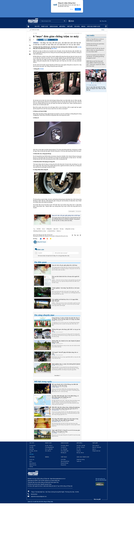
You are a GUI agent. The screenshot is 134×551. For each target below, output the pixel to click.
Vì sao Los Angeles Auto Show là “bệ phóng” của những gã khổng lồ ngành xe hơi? (95, 56)
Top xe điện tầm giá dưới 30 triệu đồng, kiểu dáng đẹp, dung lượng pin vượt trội (95, 88)
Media (83, 26)
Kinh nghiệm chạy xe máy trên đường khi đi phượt (66, 364)
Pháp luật (44, 26)
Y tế (30, 452)
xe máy (79, 47)
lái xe (43, 229)
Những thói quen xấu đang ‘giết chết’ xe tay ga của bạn (66, 330)
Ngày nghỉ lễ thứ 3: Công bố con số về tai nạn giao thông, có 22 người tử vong (66, 430)
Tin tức (37, 26)
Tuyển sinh (79, 461)
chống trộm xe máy (69, 229)
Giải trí (30, 461)
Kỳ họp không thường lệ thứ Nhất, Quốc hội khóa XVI (90, 29)
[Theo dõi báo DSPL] (47, 40)
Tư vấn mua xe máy (92, 85)
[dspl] (28, 26)
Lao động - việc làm (33, 450)
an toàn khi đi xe (51, 231)
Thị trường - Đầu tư (65, 445)
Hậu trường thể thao (65, 461)
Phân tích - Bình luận (96, 447)
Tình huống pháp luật (49, 447)
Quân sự (94, 449)
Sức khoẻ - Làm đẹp (81, 445)
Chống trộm (49, 229)
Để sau (71, 9)
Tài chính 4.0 (63, 447)
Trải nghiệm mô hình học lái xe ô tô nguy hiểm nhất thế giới (65, 300)
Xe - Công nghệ (64, 449)
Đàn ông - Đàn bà (80, 452)
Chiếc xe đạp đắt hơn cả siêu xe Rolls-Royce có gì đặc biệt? (95, 39)
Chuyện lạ (79, 450)
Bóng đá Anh (63, 464)
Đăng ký (78, 9)
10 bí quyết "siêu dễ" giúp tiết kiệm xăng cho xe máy (65, 353)
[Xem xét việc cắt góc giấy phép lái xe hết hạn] (42, 220)
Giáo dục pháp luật (93, 26)
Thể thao (31, 466)
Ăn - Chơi (79, 449)
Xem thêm (56, 375)
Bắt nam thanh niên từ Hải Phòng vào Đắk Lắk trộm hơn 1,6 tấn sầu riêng (65, 385)
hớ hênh (41, 69)
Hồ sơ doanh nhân (64, 450)
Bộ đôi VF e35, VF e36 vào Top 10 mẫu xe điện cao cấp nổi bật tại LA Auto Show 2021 (95, 50)
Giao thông (31, 449)
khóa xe (58, 231)
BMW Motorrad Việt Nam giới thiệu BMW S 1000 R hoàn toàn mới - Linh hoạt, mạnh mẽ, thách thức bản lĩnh (95, 63)
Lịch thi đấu (63, 459)
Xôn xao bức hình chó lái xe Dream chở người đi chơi (65, 277)
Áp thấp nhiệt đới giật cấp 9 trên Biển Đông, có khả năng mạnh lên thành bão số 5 (65, 396)
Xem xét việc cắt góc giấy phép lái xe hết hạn (66, 215)
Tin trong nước (32, 445)
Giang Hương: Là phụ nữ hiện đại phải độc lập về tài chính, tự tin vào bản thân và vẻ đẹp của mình (66, 318)
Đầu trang (96, 499)
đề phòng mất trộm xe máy (39, 231)
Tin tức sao (31, 459)
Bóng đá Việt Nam (64, 463)
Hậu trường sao (32, 463)
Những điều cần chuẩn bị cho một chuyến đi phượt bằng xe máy (66, 341)
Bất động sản (63, 452)
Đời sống (62, 26)
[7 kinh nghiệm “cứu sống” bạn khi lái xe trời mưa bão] (42, 292)
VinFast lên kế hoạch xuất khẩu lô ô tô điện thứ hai (95, 44)
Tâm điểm (31, 447)
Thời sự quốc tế (95, 445)
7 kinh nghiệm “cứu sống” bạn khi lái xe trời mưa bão (65, 288)
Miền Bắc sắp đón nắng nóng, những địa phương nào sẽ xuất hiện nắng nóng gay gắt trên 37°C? (66, 408)
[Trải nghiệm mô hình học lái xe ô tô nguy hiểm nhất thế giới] (42, 304)
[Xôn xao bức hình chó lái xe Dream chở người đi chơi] (42, 281)
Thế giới (69, 26)
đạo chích (54, 48)
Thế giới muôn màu (96, 450)
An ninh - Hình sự (48, 445)
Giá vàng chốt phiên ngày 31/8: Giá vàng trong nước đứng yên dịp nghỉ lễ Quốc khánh (65, 419)
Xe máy (61, 229)
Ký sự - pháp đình (48, 449)
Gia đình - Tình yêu (80, 447)
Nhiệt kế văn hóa (32, 464)
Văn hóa (77, 26)
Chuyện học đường (80, 459)
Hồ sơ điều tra (48, 450)
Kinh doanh (54, 26)
